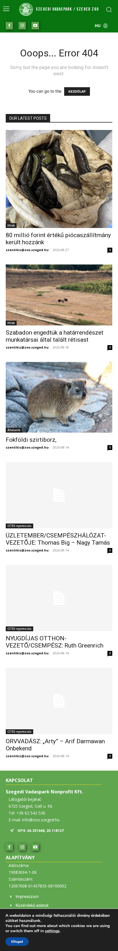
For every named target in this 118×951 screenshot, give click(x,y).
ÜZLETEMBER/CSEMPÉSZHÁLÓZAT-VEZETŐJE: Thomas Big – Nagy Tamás (58, 539)
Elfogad (17, 941)
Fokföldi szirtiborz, (31, 439)
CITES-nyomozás (19, 526)
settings (52, 931)
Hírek (11, 225)
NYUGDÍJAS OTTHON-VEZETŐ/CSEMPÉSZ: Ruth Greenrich (54, 642)
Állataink (13, 430)
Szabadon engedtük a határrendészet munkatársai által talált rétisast (54, 336)
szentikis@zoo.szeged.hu (27, 250)
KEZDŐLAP (77, 91)
